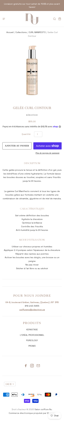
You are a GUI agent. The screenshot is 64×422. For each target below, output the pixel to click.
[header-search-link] (54, 19)
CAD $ (8, 384)
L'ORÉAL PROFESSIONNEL (32, 335)
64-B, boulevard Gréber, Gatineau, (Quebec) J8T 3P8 (32, 302)
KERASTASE (32, 329)
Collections (21, 32)
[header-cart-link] (59, 19)
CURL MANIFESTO (37, 32)
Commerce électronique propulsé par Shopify (32, 413)
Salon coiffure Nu (43, 409)
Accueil (10, 32)
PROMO (32, 346)
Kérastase (32, 115)
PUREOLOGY (32, 340)
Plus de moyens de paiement (47, 153)
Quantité (26, 134)
